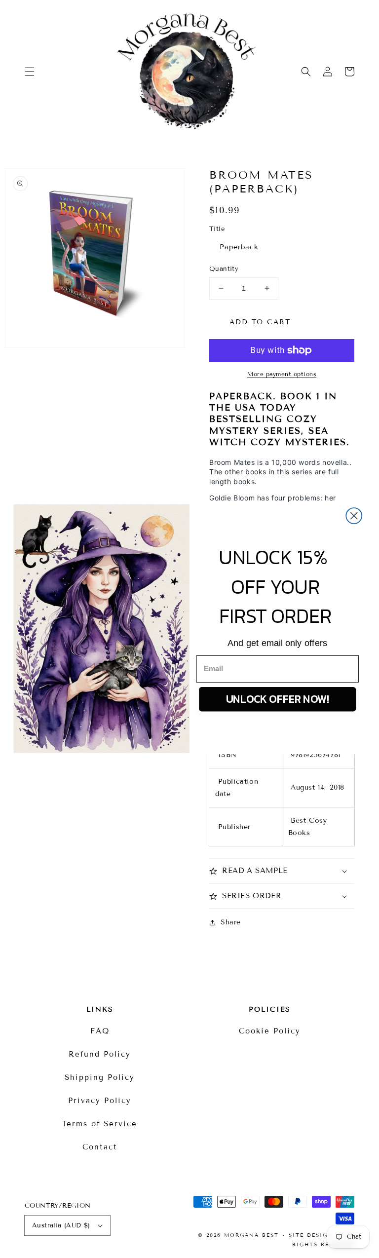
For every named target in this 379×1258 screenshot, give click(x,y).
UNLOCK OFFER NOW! (277, 699)
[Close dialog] (354, 516)
